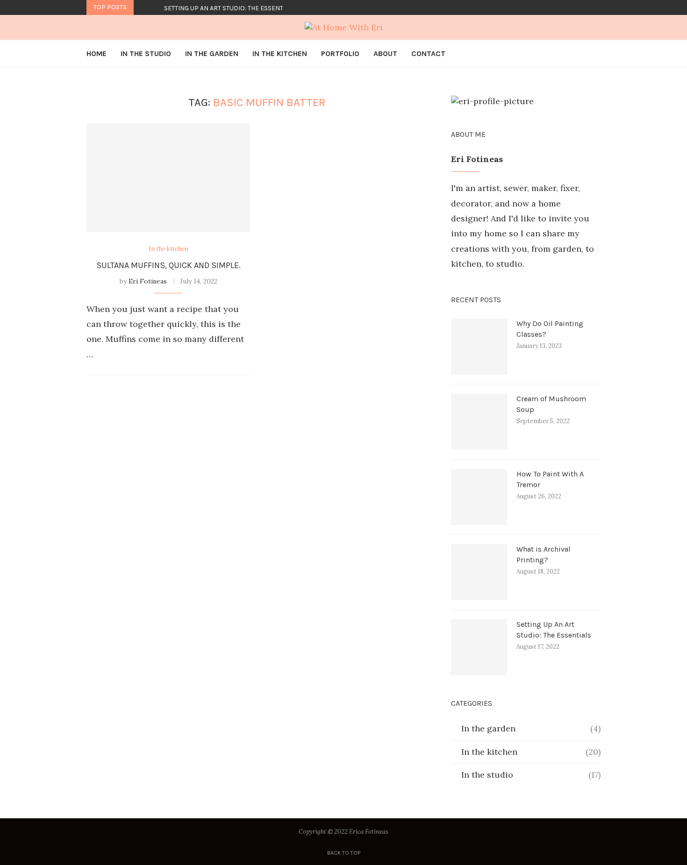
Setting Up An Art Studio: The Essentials (230, 8)
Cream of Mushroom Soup (551, 403)
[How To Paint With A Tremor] (479, 497)
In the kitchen (531, 751)
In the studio (531, 774)
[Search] (596, 53)
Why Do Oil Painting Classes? (549, 328)
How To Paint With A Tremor (550, 479)
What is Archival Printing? (543, 554)
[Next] (155, 7)
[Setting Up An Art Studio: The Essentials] (479, 647)
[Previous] (142, 7)
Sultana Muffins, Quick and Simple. (168, 265)
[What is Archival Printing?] (479, 572)
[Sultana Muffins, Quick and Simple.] (168, 177)
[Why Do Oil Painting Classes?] (479, 347)
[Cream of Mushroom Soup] (479, 422)
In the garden (531, 728)
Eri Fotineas (148, 281)
